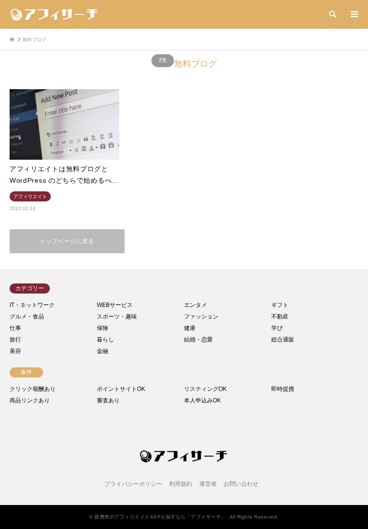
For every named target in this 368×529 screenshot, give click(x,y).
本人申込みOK (202, 400)
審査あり (108, 400)
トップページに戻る (67, 241)
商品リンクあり (30, 400)
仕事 (15, 328)
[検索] (332, 14)
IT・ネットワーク (32, 305)
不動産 (279, 316)
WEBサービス (115, 305)
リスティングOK (205, 389)
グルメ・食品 (27, 316)
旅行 (15, 339)
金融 (102, 351)
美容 (15, 351)
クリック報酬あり (33, 389)
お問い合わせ (241, 484)
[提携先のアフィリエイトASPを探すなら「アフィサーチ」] (55, 14)
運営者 (208, 484)
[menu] (353, 14)
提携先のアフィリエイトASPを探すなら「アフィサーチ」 (160, 516)
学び (277, 328)
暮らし (105, 339)
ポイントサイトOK (121, 389)
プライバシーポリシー (133, 484)
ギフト (279, 305)
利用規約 (180, 484)
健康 (190, 328)
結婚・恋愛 (198, 339)
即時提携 (282, 389)
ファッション (201, 316)
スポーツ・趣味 (117, 316)
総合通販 (282, 339)
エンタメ (195, 305)
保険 (102, 328)
